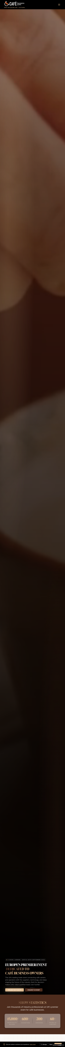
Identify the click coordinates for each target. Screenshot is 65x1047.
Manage (44, 1044)
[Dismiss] (63, 1045)
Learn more (33, 1044)
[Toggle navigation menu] (59, 5)
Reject (51, 1044)
